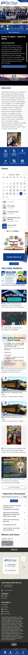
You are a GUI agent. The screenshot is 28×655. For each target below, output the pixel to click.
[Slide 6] (18, 29)
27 (17, 193)
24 (7, 193)
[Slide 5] (15, 29)
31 (7, 197)
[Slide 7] (20, 29)
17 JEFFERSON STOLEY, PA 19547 (8, 585)
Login (14, 644)
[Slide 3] (10, 29)
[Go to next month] (24, 174)
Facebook (5, 607)
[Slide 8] (23, 29)
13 (17, 187)
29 (24, 193)
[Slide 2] (8, 29)
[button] (26, 574)
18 (10, 190)
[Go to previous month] (4, 174)
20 (17, 190)
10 (7, 187)
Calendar (6, 596)
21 (21, 190)
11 (10, 187)
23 (3, 193)
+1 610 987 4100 (11, 570)
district (5, 594)
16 (3, 190)
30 (3, 197)
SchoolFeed (24, 649)
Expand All (15, 263)
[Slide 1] (5, 29)
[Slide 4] (13, 29)
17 (7, 190)
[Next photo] (5, 446)
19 (14, 190)
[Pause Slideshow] (27, 28)
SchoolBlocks (16, 649)
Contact (5, 598)
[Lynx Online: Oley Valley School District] (2, 303)
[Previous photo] (2, 446)
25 (10, 193)
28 (21, 193)
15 (24, 187)
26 (14, 193)
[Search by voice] (25, 497)
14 (21, 187)
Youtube (5, 609)
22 (24, 190)
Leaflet (15, 578)
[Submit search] (24, 497)
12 (14, 187)
